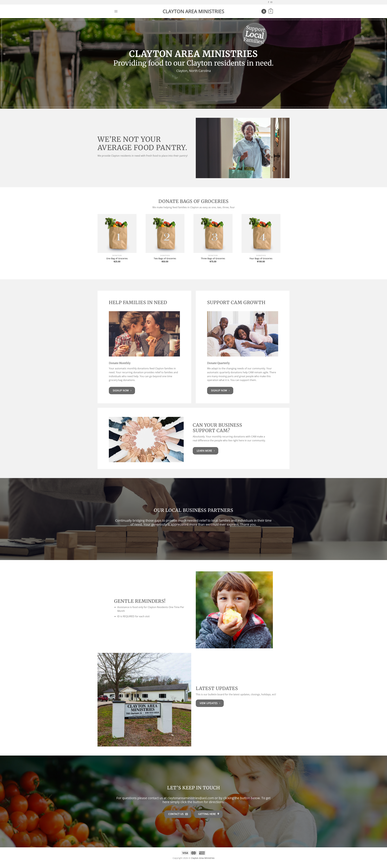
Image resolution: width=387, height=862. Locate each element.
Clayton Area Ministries (193, 11)
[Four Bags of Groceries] (261, 233)
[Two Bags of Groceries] (165, 233)
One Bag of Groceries (117, 258)
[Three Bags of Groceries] (213, 233)
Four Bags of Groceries (261, 258)
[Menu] (116, 11)
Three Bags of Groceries (213, 258)
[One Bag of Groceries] (117, 233)
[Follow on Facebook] (268, 2)
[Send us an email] (271, 2)
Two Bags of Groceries (165, 258)
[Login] (263, 11)
